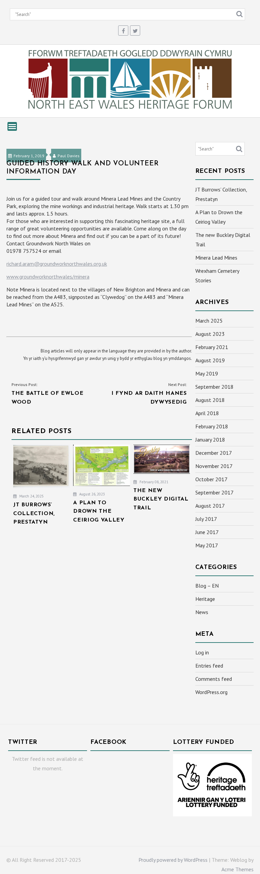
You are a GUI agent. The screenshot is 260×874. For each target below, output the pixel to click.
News (201, 612)
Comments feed (213, 678)
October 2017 (211, 479)
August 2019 (210, 360)
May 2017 (206, 545)
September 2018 (214, 386)
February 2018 (211, 426)
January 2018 (210, 439)
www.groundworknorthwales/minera (47, 276)
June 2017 (207, 532)
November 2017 (214, 466)
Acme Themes (237, 869)
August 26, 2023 (91, 494)
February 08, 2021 (153, 482)
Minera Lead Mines (216, 257)
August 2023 (210, 333)
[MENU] (12, 126)
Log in (202, 652)
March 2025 (209, 320)
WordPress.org (211, 692)
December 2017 (213, 452)
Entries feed (209, 665)
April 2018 (207, 413)
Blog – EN (207, 585)
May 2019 (206, 373)
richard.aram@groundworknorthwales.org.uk (56, 263)
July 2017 (206, 518)
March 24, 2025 (31, 496)
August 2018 (210, 400)
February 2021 (211, 347)
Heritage (205, 598)
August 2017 (210, 505)
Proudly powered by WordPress (173, 859)
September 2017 (214, 492)
